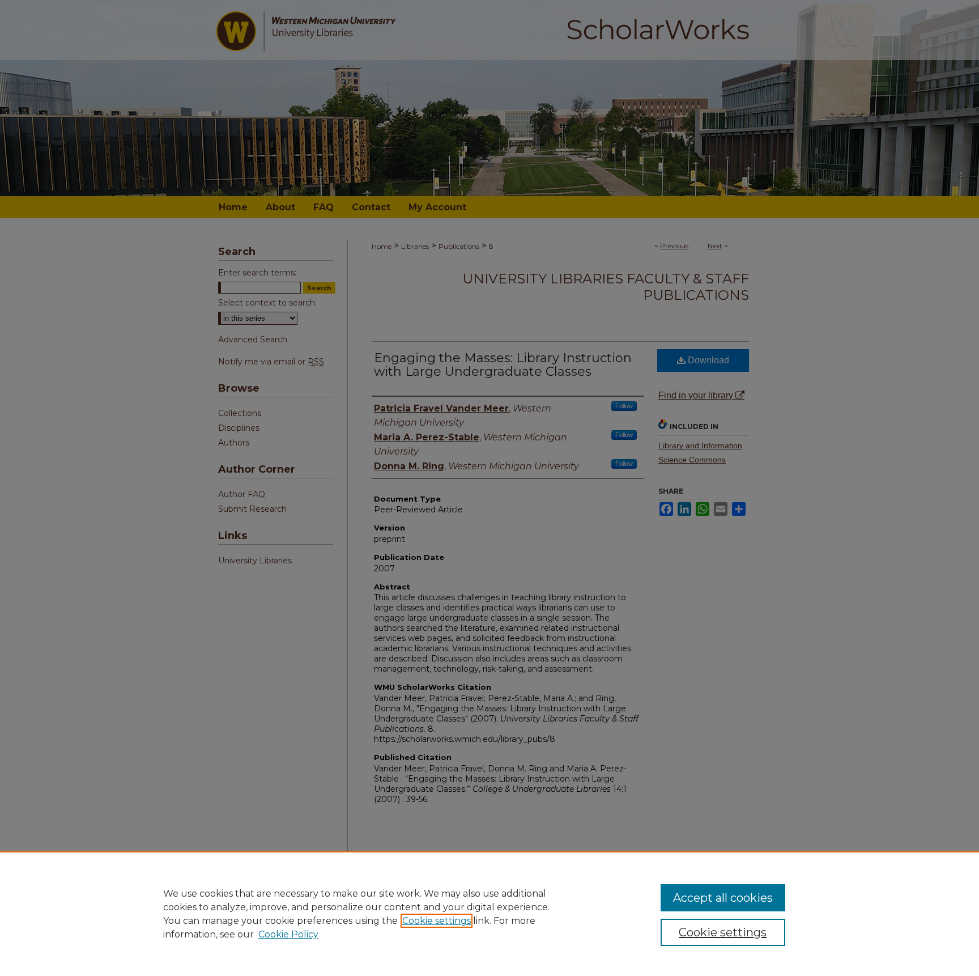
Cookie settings (436, 920)
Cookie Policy (288, 934)
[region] (489, 913)
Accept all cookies (723, 898)
